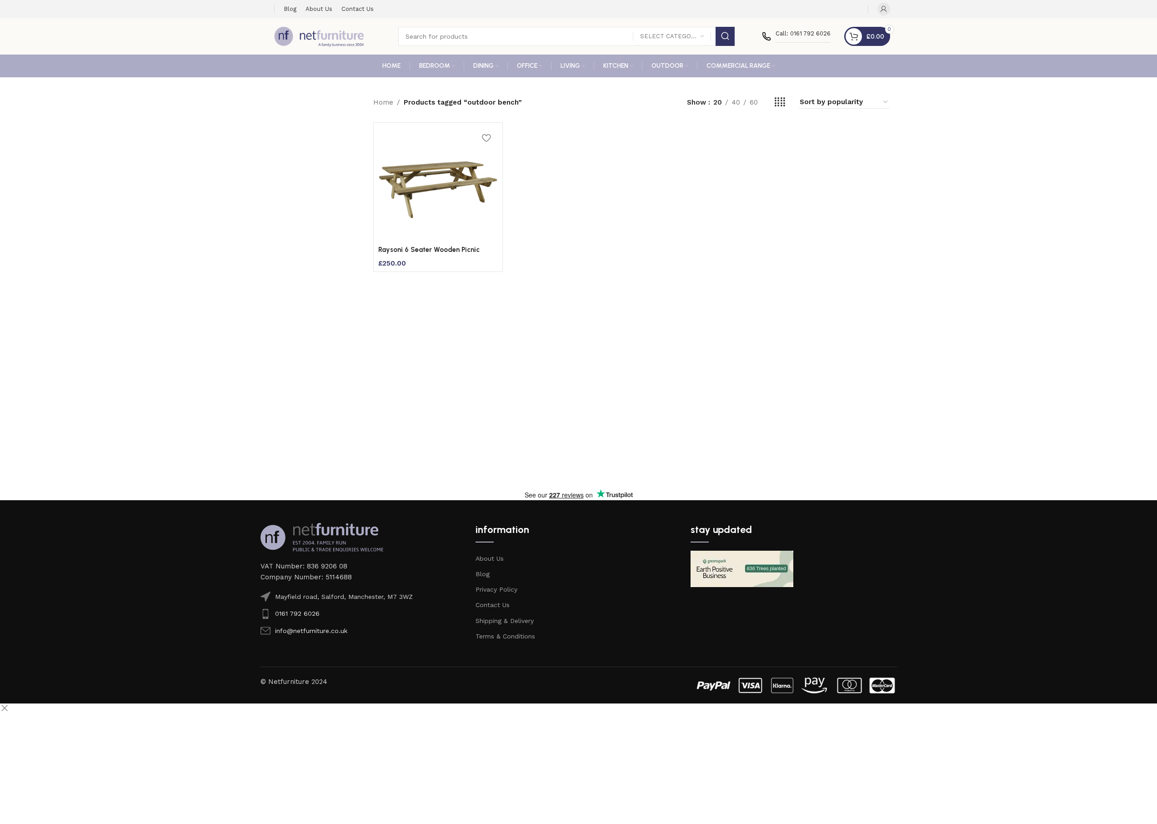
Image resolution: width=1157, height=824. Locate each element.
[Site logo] (319, 36)
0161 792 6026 (297, 613)
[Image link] (321, 537)
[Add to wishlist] (486, 137)
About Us (490, 558)
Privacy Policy (496, 589)
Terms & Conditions (505, 636)
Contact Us (493, 604)
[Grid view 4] (780, 102)
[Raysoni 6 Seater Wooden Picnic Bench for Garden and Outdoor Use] (438, 184)
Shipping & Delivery (505, 620)
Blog (483, 574)
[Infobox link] (796, 36)
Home (383, 102)
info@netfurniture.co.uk (311, 630)
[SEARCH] (725, 36)
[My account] (884, 9)
